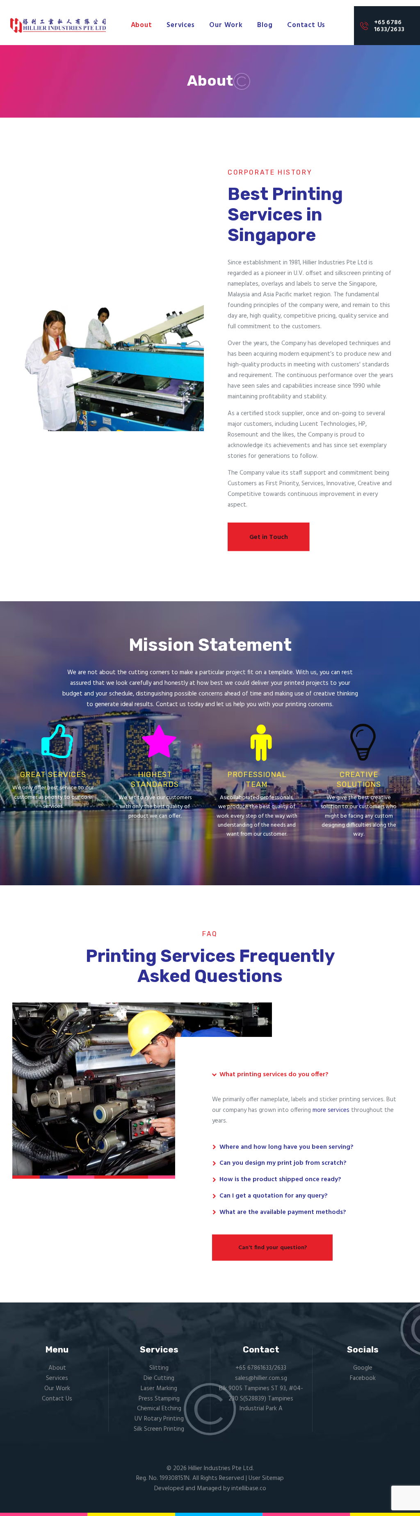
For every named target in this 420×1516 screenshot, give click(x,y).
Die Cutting (159, 1378)
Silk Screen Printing (159, 1429)
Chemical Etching (159, 1409)
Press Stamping (159, 1399)
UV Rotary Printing (159, 1419)
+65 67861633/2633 (260, 1368)
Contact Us (57, 1399)
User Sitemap (266, 1478)
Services (57, 1378)
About (57, 1368)
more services (331, 1110)
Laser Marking (159, 1388)
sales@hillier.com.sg (261, 1378)
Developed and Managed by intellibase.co (210, 1488)
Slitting (159, 1368)
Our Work (57, 1388)
